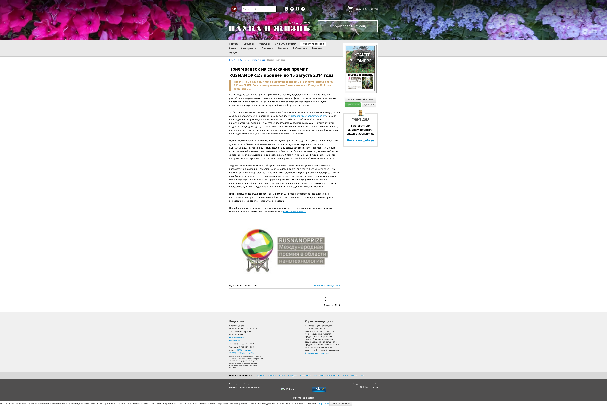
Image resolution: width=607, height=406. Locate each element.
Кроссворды (305, 375)
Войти (374, 9)
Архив (232, 48)
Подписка (267, 48)
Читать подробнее (360, 140)
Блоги (282, 375)
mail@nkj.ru (234, 340)
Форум (233, 52)
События (249, 43)
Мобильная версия (303, 397)
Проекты (272, 375)
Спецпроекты (249, 48)
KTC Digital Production (368, 387)
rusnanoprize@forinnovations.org (308, 115)
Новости (233, 43)
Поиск (345, 375)
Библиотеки (300, 48)
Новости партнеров (313, 43)
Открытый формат (285, 43)
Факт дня (264, 43)
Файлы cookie (357, 375)
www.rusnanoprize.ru (294, 211)
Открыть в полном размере (327, 285)
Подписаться (353, 104)
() (361, 9)
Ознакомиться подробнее (317, 353)
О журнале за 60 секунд (348, 26)
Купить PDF (369, 104)
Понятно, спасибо (340, 403)
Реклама (317, 48)
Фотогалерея (333, 375)
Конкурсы (292, 375)
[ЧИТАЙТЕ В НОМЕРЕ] (360, 37)
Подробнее (323, 403)
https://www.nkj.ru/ (237, 337)
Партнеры (260, 375)
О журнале (319, 375)
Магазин (283, 48)
